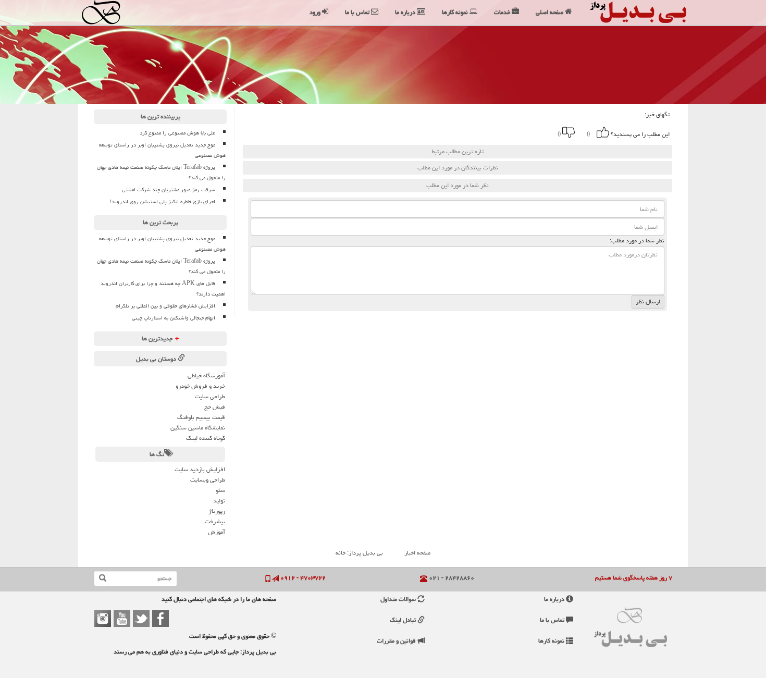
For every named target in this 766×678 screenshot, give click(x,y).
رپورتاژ (216, 511)
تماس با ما (553, 620)
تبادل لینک (403, 620)
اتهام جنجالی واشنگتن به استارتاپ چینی (173, 318)
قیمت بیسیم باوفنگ (201, 417)
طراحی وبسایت (207, 480)
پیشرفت (215, 521)
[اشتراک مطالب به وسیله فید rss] (416, 132)
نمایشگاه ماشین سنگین (197, 428)
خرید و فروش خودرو (200, 386)
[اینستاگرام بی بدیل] (102, 618)
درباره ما (555, 599)
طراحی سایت (210, 396)
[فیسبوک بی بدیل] (160, 618)
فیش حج (214, 407)
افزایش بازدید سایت (200, 469)
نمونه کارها (552, 641)
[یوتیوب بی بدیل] (122, 618)
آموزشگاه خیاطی (206, 375)
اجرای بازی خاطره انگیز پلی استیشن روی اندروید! (162, 201)
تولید (219, 501)
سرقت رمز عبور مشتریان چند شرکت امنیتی (168, 189)
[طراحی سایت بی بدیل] (110, 12)
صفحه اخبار (417, 553)
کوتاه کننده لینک (205, 438)
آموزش (216, 532)
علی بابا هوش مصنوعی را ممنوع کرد (177, 133)
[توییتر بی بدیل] (141, 618)
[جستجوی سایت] (102, 578)
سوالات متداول (398, 599)
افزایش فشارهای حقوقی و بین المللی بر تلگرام (165, 306)
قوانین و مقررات (397, 641)
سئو (220, 490)
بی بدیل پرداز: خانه (359, 553)
